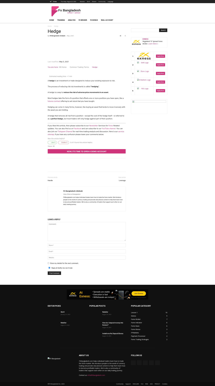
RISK (146, 384)
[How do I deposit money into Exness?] (95, 325)
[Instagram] (154, 1)
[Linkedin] (158, 1)
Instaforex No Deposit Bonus (112, 333)
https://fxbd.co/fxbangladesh (72, 194)
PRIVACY (157, 384)
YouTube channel (109, 128)
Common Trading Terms (79, 67)
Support (128, 384)
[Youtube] (165, 1)
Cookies (164, 384)
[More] (89, 44)
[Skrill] (53, 315)
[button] (164, 20)
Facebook (77, 128)
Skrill (88, 1)
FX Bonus (94, 20)
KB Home (63, 67)
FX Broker (83, 20)
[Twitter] (162, 1)
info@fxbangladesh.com (96, 375)
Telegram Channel (65, 131)
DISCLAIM (136, 384)
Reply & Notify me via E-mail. (62, 268)
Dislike (64, 142)
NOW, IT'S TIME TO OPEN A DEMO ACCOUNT (86, 151)
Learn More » (153, 44)
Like (53, 142)
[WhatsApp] (74, 44)
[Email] (79, 44)
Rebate (94, 1)
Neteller (82, 1)
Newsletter (93, 126)
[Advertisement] (126, 11)
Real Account (107, 20)
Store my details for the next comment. (64, 263)
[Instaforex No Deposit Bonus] (95, 336)
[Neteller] (53, 325)
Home (51, 20)
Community (101, 1)
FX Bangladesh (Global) (57, 36)
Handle (50, 180)
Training (61, 20)
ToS (142, 384)
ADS (151, 384)
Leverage (122, 180)
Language (110, 1)
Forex (111, 126)
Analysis (71, 20)
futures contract (54, 101)
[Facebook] (151, 1)
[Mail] (73, 208)
